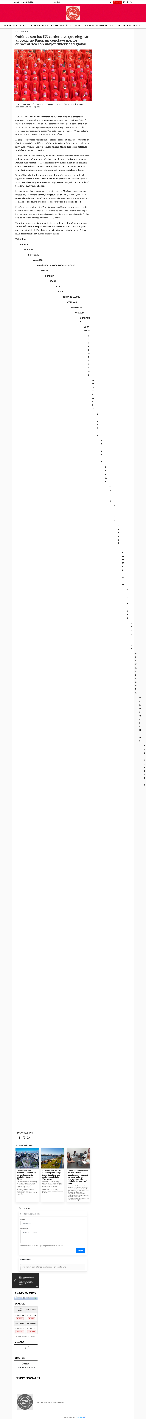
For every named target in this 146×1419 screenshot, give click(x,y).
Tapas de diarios (131, 25)
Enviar (80, 1251)
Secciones (76, 25)
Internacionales (39, 25)
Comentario (24, 1228)
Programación (60, 25)
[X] (124, 2)
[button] (111, 2)
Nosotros (101, 25)
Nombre (22, 1219)
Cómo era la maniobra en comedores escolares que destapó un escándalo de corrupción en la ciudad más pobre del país (78, 1177)
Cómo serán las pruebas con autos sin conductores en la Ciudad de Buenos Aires (26, 1175)
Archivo (89, 25)
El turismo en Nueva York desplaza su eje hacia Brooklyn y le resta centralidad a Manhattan (51, 1175)
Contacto (114, 25)
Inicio (7, 25)
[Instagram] (127, 2)
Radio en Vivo (20, 25)
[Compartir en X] (24, 1137)
